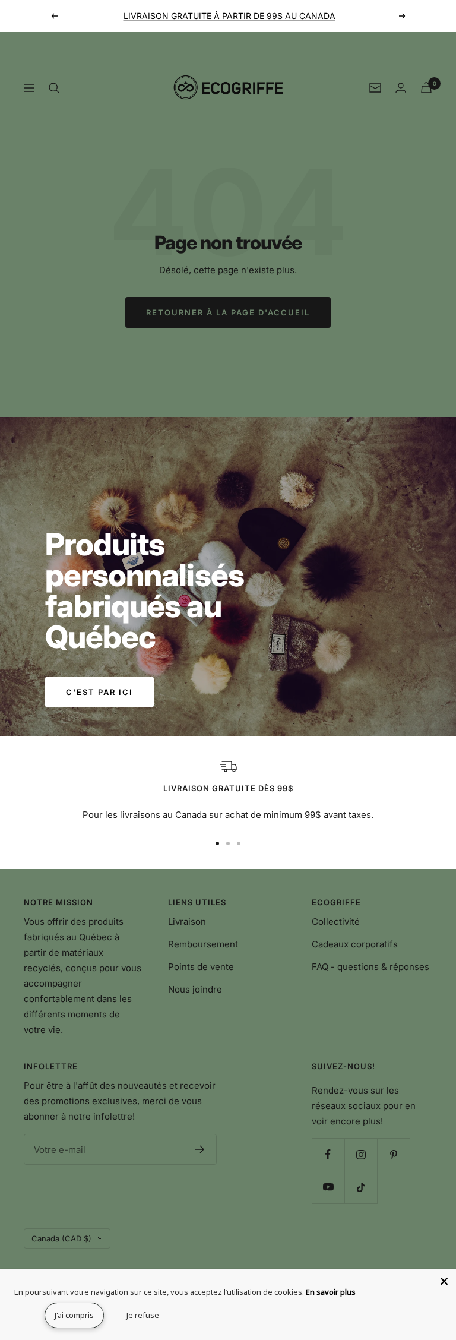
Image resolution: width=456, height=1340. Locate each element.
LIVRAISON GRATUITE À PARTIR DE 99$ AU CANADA (229, 16)
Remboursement (203, 944)
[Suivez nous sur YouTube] (328, 1187)
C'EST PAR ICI (99, 692)
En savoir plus (331, 1292)
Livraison (187, 921)
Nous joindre (195, 989)
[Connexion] (400, 88)
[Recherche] (54, 88)
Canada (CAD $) (61, 1238)
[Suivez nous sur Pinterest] (393, 1154)
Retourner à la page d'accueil (228, 312)
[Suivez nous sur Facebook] (328, 1154)
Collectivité (336, 921)
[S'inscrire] (200, 1149)
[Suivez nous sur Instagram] (360, 1154)
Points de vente (201, 966)
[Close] (444, 1281)
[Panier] (426, 87)
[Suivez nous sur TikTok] (360, 1187)
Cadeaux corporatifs (355, 944)
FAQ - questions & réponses (370, 966)
